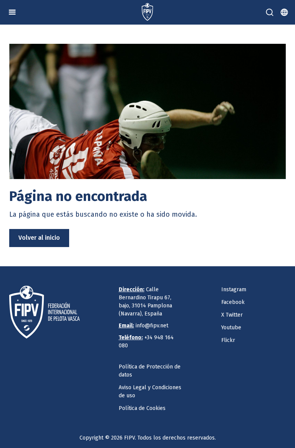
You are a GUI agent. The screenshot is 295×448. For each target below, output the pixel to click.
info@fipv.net (143, 325)
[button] (12, 12)
